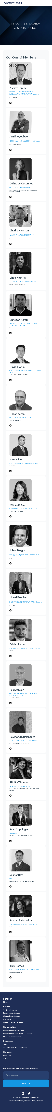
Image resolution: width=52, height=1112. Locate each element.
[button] (46, 3)
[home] (15, 3)
